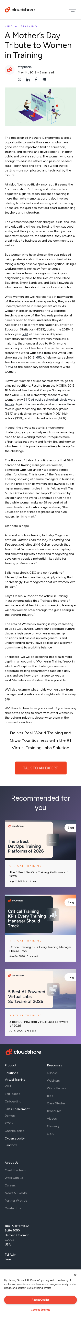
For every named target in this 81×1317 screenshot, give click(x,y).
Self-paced (12, 1094)
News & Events (16, 1193)
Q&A (50, 1134)
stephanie (25, 67)
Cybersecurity (15, 1138)
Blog (71, 827)
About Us (11, 1162)
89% (25, 334)
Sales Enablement (17, 1109)
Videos (52, 1118)
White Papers (56, 1088)
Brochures (54, 1111)
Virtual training (21, 26)
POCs (9, 1123)
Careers (10, 1185)
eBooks (52, 1073)
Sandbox (11, 1145)
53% (9, 367)
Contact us (13, 1208)
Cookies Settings (40, 1309)
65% (39, 357)
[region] (40, 1293)
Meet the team (15, 1170)
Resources (54, 1065)
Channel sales (14, 1131)
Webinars (53, 1080)
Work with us (14, 1178)
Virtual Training (15, 1079)
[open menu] (72, 9)
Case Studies (56, 1103)
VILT (8, 1086)
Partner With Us (16, 1200)
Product (10, 1065)
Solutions (11, 1073)
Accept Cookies (40, 1299)
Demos (10, 1115)
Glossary (53, 1126)
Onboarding (13, 1101)
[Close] (75, 1275)
